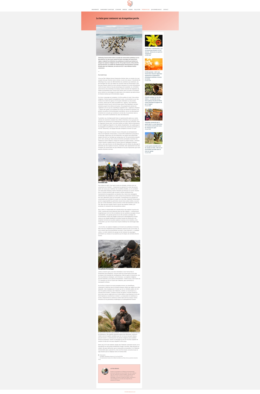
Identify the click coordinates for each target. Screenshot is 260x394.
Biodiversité (95, 9)
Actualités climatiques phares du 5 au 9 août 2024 (111, 356)
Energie (125, 9)
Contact (165, 9)
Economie (118, 9)
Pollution (137, 9)
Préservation (145, 9)
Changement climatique (107, 9)
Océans (130, 9)
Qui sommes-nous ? (156, 9)
